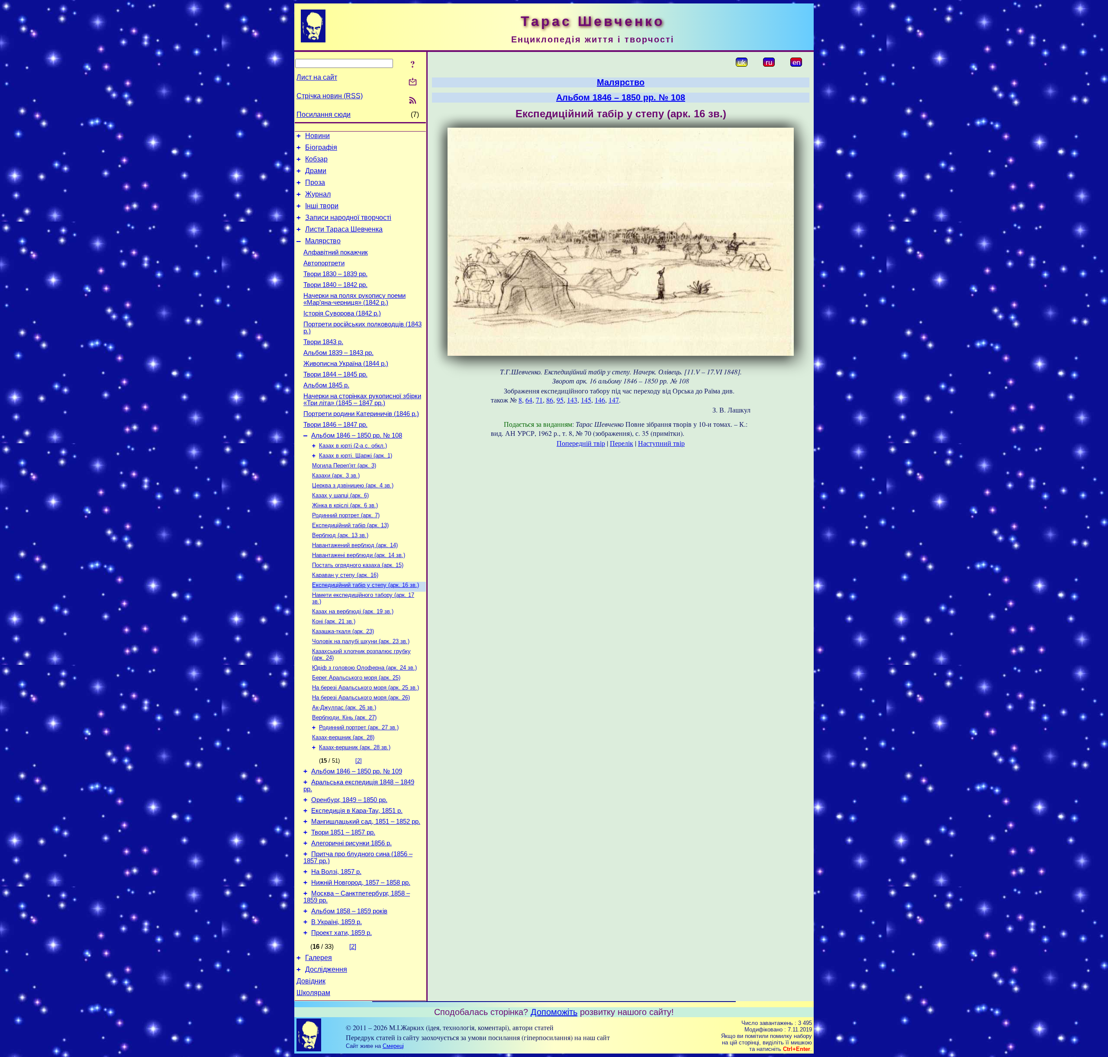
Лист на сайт (316, 77)
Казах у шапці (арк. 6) (340, 495)
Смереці (393, 1046)
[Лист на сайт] (412, 82)
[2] (358, 760)
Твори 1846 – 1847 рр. (335, 424)
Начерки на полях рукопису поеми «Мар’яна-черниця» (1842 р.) (354, 299)
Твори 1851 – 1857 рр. (343, 832)
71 (539, 399)
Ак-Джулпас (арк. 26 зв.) (344, 707)
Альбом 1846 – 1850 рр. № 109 (356, 771)
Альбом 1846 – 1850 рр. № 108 (356, 435)
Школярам (313, 992)
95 (560, 399)
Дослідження (326, 969)
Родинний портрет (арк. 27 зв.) (359, 727)
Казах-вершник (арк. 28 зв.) (354, 747)
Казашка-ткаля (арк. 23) (343, 631)
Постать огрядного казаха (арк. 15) (357, 565)
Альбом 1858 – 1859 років (349, 911)
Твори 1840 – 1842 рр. (335, 284)
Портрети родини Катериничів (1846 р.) (361, 413)
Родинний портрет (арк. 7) (346, 515)
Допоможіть (554, 1012)
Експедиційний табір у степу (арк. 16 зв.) (365, 585)
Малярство (323, 241)
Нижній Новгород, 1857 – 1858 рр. (360, 882)
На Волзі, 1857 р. (336, 871)
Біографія (321, 147)
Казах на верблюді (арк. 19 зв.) (352, 611)
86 (549, 399)
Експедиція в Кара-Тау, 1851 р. (357, 810)
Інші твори (321, 205)
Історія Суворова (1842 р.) (342, 313)
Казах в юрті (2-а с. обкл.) (353, 445)
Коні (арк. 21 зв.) (333, 621)
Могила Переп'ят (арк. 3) (344, 465)
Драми (315, 170)
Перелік (621, 443)
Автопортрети (324, 263)
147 (614, 399)
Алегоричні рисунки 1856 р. (351, 843)
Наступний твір (661, 443)
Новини (317, 135)
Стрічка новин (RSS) (329, 96)
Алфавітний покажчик (335, 252)
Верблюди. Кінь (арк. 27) (344, 717)
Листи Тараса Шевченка (344, 229)
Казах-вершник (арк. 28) (343, 737)
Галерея (318, 957)
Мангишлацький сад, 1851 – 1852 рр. (365, 821)
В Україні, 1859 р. (336, 921)
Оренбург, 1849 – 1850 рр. (349, 799)
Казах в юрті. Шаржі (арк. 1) (355, 455)
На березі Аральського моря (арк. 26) (361, 697)
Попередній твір (581, 443)
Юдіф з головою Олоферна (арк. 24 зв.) (364, 667)
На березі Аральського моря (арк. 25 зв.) (365, 687)
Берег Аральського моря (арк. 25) (356, 677)
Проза (315, 182)
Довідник (310, 981)
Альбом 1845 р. (326, 385)
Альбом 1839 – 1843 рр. (338, 352)
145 (586, 399)
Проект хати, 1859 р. (341, 932)
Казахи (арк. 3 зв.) (336, 475)
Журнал (318, 194)
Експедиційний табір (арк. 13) (350, 525)
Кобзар (316, 159)
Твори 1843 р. (323, 341)
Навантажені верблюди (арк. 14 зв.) (358, 555)
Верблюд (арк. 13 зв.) (340, 535)
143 (572, 399)
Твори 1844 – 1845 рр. (335, 374)
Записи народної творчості (348, 217)
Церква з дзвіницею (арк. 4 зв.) (352, 485)
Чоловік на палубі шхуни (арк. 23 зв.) (360, 641)
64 (528, 399)
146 (600, 399)
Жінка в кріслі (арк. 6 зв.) (345, 505)
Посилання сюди (323, 114)
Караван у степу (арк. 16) (345, 575)
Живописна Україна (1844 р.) (345, 363)
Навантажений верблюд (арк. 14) (355, 545)
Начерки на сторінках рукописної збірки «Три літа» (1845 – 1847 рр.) (362, 399)
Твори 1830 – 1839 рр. (335, 274)
